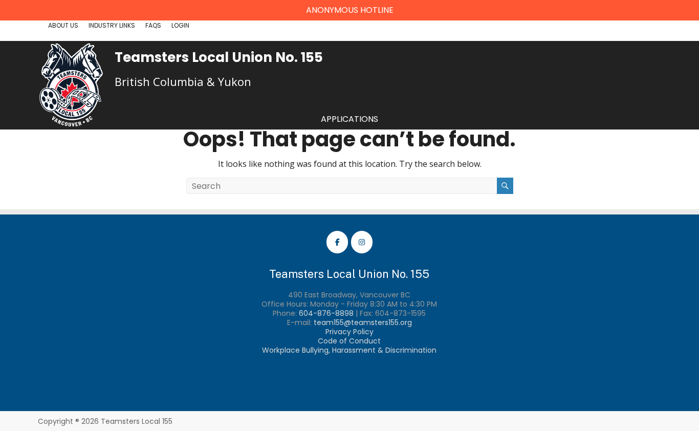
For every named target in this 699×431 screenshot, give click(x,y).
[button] (349, 10)
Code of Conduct (349, 341)
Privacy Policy (349, 332)
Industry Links (112, 25)
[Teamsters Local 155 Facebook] (337, 242)
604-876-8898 (326, 313)
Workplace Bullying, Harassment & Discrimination (349, 350)
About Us (63, 25)
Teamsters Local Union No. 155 (219, 57)
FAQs (153, 25)
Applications (349, 119)
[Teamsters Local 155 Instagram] (362, 242)
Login (180, 25)
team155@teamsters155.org (363, 322)
